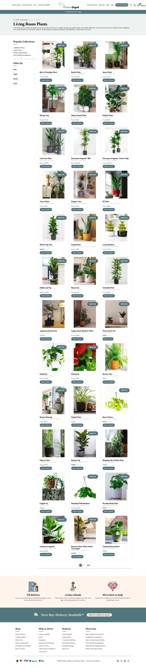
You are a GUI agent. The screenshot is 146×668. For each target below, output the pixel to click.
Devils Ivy (43, 374)
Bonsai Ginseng (46, 417)
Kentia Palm (76, 72)
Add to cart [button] (108, 339)
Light (15, 74)
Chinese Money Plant (111, 546)
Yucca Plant (44, 201)
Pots (35, 5)
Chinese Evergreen (47, 546)
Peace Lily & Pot (109, 331)
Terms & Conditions (93, 661)
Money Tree (44, 115)
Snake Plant (76, 245)
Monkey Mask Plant (110, 503)
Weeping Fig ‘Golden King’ (113, 460)
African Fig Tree (46, 245)
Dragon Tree (76, 201)
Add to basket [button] (45, 252)
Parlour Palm (45, 460)
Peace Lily (75, 288)
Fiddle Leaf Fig (45, 288)
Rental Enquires (122, 5)
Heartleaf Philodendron (80, 503)
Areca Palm (107, 72)
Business (102, 5)
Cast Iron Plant (46, 158)
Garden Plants (27, 5)
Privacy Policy (79, 661)
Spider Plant (76, 417)
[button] (24, 69)
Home (17, 20)
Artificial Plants (92, 5)
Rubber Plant (108, 115)
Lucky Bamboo (109, 245)
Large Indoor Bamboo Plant (82, 331)
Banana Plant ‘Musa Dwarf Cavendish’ (82, 547)
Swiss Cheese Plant (79, 115)
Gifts (107, 5)
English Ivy (44, 503)
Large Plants (17, 50)
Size (15, 69)
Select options (46, 80)
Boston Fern (107, 374)
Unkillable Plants (19, 48)
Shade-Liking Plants (20, 53)
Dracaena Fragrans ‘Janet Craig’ (116, 158)
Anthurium (75, 374)
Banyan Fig (75, 460)
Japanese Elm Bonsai (48, 331)
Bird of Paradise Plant (48, 72)
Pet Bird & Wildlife (44, 5)
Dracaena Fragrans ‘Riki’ (81, 158)
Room (15, 79)
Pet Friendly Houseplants (22, 55)
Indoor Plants (16, 5)
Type (15, 83)
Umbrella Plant (108, 288)
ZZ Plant (106, 201)
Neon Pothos (108, 417)
